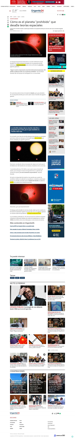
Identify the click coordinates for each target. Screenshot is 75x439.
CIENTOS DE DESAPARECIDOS (19, 103)
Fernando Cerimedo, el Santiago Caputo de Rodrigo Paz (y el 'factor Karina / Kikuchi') (56, 388)
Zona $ (53, 6)
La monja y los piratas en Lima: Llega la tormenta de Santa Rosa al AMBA (37, 365)
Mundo (19, 6)
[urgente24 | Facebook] (57, 14)
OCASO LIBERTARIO (53, 145)
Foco (39, 6)
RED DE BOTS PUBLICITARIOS (58, 264)
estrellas (22, 278)
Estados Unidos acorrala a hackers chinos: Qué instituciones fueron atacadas (17, 346)
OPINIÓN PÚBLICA (17, 307)
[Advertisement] (28, 82)
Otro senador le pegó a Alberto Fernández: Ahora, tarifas (24, 229)
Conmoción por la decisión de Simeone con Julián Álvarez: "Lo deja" (53, 128)
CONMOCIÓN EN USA (15, 405)
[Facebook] (8, 17)
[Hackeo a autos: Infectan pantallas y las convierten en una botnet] (58, 265)
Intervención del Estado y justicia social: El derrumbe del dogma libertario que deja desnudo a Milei (56, 298)
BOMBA (50, 120)
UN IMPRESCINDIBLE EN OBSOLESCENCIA (53, 345)
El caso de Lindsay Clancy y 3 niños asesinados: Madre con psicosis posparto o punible (18, 407)
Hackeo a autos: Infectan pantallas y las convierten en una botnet (58, 268)
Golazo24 (59, 6)
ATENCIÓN (41, 264)
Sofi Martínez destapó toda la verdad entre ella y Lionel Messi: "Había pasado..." (53, 141)
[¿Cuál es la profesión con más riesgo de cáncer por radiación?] (31, 104)
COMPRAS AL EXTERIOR (34, 345)
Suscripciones (50, 421)
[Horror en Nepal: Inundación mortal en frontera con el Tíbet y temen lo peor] (13, 104)
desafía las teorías (21, 65)
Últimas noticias (5, 6)
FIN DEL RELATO (52, 296)
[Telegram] (8, 22)
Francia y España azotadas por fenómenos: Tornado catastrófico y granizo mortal (30, 269)
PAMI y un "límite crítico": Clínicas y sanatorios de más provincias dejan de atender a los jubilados (18, 365)
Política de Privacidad (21, 433)
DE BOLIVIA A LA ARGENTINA (55, 382)
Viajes (72, 6)
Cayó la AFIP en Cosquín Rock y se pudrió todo (22, 226)
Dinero (48, 6)
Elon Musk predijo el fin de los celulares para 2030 (56, 48)
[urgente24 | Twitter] (59, 14)
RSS (48, 427)
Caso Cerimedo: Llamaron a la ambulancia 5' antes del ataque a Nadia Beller (37, 408)
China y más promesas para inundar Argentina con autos (25, 232)
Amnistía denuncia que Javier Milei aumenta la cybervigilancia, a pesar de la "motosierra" (36, 387)
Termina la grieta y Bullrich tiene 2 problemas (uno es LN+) (25, 239)
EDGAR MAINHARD (54, 152)
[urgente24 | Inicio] (63, 430)
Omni (43, 6)
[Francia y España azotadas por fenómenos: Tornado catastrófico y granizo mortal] (30, 265)
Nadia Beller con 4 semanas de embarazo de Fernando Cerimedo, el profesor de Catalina (56, 407)
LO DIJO (50, 140)
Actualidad (12, 6)
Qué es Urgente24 (51, 425)
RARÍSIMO (50, 405)
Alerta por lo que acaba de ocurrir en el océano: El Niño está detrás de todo (16, 269)
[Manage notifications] (72, 436)
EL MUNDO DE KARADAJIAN (54, 328)
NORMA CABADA (55, 350)
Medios (24, 6)
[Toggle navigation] (10, 10)
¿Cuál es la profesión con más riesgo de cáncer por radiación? (40, 103)
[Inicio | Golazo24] (64, 14)
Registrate (59, 10)
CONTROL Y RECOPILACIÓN (35, 380)
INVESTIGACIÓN (14, 345)
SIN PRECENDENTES (14, 264)
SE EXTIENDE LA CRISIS (15, 363)
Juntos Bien (66, 6)
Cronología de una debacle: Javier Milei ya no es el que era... (26, 308)
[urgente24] (14, 414)
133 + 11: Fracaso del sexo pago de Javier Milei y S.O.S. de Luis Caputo (53, 147)
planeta (12, 278)
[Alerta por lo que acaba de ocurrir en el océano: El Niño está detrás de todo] (16, 265)
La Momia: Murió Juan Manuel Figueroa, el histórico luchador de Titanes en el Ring (56, 330)
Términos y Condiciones (13, 433)
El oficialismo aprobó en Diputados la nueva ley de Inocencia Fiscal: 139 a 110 (56, 314)
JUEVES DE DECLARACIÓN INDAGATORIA (35, 406)
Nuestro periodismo (51, 428)
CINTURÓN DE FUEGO (16, 381)
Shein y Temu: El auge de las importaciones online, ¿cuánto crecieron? (37, 346)
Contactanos (50, 423)
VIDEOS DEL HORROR (29, 264)
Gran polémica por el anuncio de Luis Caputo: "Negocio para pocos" (17, 330)
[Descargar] (8, 24)
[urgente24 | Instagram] (60, 14)
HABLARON (51, 126)
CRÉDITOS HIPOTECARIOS (16, 328)
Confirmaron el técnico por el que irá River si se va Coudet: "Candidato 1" (53, 122)
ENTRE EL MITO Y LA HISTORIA (36, 363)
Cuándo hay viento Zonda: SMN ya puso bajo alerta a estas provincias (44, 268)
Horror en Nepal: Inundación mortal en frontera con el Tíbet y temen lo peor (22, 105)
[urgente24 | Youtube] (63, 14)
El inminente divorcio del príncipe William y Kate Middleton (25, 236)
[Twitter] (8, 19)
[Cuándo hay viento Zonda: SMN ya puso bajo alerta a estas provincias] (44, 265)
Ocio (35, 6)
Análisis (30, 6)
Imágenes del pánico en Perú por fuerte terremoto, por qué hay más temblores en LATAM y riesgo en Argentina (18, 387)
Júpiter (17, 278)
